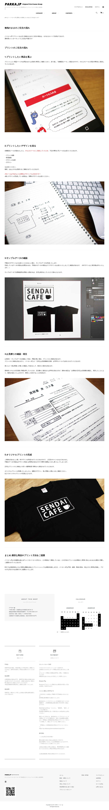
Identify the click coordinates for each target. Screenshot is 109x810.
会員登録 (98, 778)
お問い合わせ (99, 787)
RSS (83, 775)
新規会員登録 (88, 7)
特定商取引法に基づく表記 (67, 787)
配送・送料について (65, 778)
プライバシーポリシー (66, 789)
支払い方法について (65, 784)
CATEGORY (39, 13)
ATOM (86, 775)
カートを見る (99, 784)
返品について (63, 781)
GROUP (54, 13)
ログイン (97, 7)
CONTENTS (69, 13)
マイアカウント (78, 7)
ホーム (6, 17)
